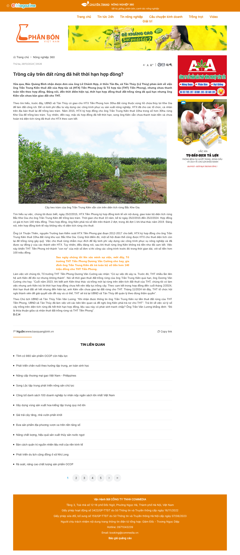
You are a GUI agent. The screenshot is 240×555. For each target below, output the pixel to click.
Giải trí (147, 21)
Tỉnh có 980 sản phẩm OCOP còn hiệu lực (42, 355)
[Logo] (23, 6)
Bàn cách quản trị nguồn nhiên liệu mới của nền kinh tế (49, 444)
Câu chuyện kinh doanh (165, 17)
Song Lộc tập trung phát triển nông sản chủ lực (45, 385)
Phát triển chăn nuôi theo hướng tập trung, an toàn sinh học (52, 365)
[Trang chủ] (37, 33)
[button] (159, 65)
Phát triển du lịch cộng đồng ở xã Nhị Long (42, 454)
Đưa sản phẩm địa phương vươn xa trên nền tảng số (48, 424)
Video (214, 17)
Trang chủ (84, 17)
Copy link (166, 331)
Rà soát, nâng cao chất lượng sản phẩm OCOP (44, 464)
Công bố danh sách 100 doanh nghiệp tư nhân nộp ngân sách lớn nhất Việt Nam (65, 395)
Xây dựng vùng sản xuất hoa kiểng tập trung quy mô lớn (51, 405)
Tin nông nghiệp (131, 17)
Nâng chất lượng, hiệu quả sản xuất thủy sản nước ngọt (50, 434)
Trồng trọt (196, 17)
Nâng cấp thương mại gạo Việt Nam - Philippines (46, 375)
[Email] (163, 65)
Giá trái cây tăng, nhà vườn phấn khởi (39, 414)
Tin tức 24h (105, 17)
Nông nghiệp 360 (44, 57)
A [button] (144, 64)
